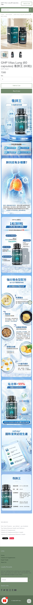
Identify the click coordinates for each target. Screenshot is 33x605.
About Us (3, 562)
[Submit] (30, 10)
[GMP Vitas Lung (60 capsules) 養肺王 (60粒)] (4, 54)
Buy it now (16, 91)
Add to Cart (16, 86)
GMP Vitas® (5, 69)
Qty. (2, 76)
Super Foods (4, 560)
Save (12, 538)
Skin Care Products (6, 526)
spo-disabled (24, 526)
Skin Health (9, 14)
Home (2, 14)
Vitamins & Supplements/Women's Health (13, 534)
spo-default (16, 526)
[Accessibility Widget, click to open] (30, 303)
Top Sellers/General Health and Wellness (12, 528)
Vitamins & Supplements (8, 530)
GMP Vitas (18, 600)
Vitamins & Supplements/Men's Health (12, 532)
